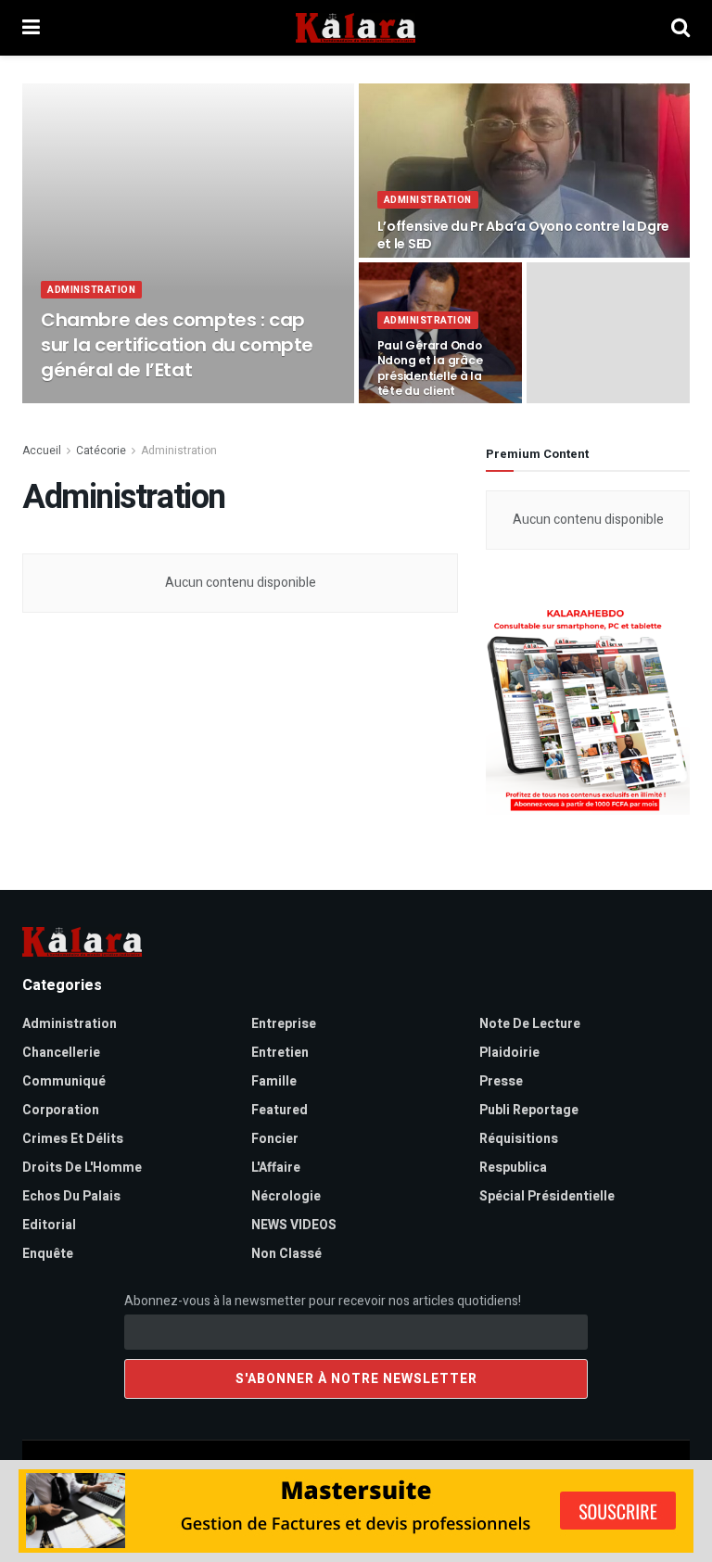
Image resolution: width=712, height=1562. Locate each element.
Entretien (280, 1052)
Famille (274, 1081)
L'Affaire (275, 1167)
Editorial (49, 1225)
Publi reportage (528, 1110)
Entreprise (283, 1024)
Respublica (513, 1167)
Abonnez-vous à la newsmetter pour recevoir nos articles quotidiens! (322, 1301)
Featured (279, 1110)
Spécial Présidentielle (547, 1196)
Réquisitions (518, 1139)
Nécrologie (286, 1196)
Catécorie (101, 450)
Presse (501, 1081)
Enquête (47, 1254)
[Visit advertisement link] (588, 710)
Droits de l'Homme (82, 1167)
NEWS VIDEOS (294, 1225)
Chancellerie (61, 1052)
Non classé (286, 1254)
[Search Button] (680, 28)
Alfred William (97, 402)
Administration (91, 290)
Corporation (60, 1110)
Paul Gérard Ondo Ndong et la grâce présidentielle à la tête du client (430, 368)
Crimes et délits (72, 1139)
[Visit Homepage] (355, 28)
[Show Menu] (31, 28)
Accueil (41, 450)
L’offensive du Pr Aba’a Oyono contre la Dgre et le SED (523, 235)
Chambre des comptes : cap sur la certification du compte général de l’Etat (177, 345)
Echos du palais (71, 1196)
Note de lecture (529, 1024)
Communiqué (64, 1081)
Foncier (275, 1139)
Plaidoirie (509, 1052)
